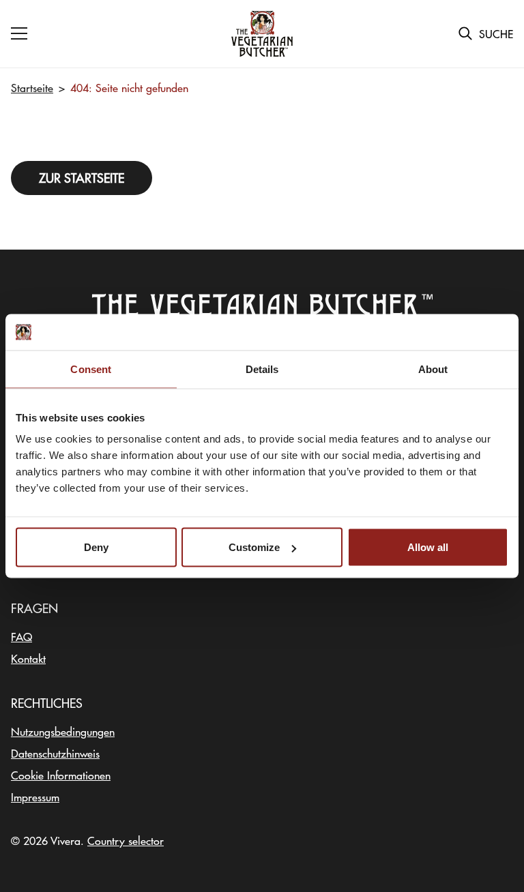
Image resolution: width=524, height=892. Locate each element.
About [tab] (433, 368)
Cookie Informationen (61, 774)
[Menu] (19, 33)
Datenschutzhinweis (55, 752)
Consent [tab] (90, 368)
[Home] (262, 34)
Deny (96, 547)
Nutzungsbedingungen (63, 731)
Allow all (427, 547)
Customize (254, 547)
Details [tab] (262, 368)
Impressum (35, 796)
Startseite (32, 87)
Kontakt (28, 658)
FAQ (21, 636)
